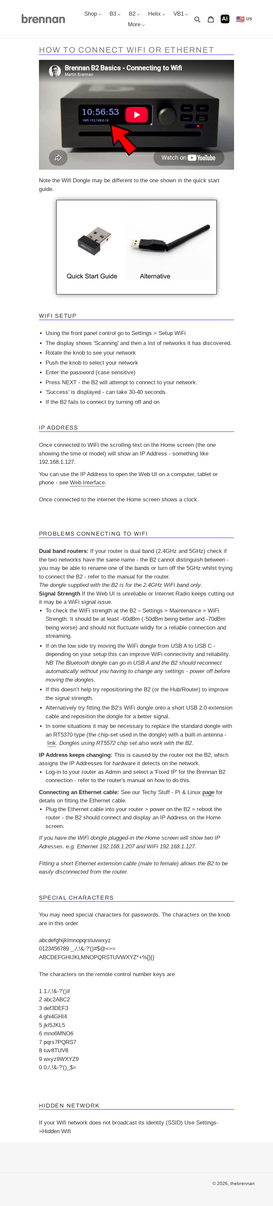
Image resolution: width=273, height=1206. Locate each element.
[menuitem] (93, 13)
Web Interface (87, 482)
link (51, 743)
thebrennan (242, 1183)
